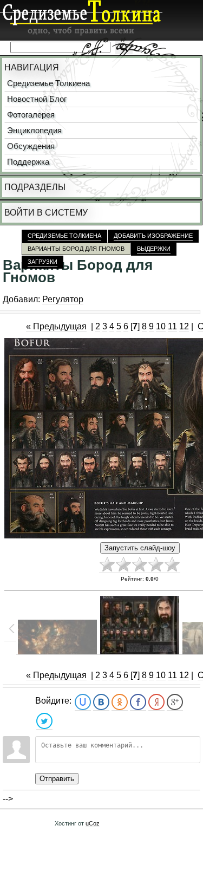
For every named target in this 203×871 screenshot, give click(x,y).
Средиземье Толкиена (48, 83)
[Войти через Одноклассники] (120, 702)
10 (161, 326)
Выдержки (154, 248)
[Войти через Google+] (175, 702)
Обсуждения (31, 146)
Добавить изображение (153, 235)
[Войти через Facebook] (138, 702)
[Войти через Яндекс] (156, 702)
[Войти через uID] (83, 702)
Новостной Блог (37, 99)
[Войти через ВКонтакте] (101, 702)
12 (184, 326)
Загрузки (42, 261)
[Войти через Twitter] (44, 721)
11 (172, 326)
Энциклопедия (34, 130)
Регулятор (62, 299)
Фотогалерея (31, 114)
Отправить (57, 779)
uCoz (93, 823)
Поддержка (28, 162)
